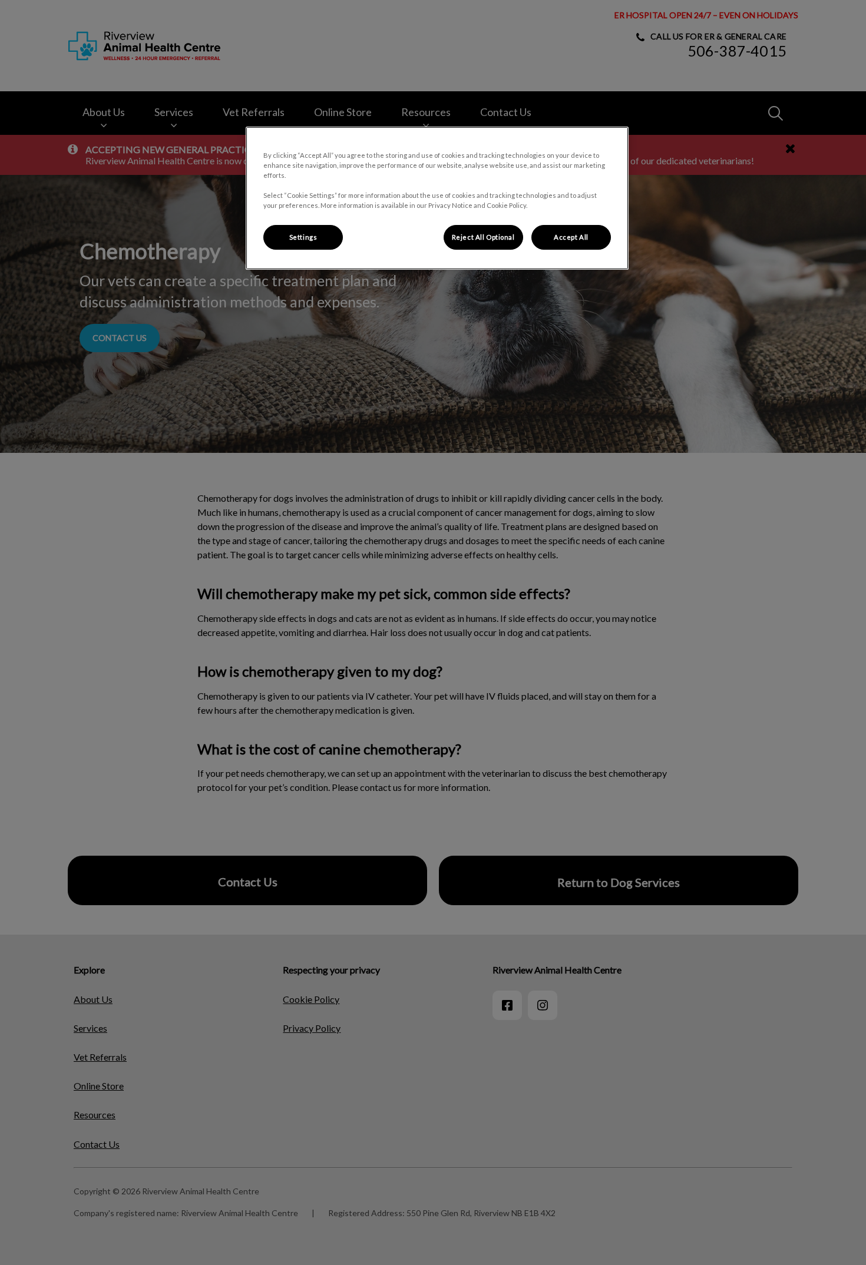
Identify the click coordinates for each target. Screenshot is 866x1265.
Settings (303, 237)
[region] (437, 198)
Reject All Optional (483, 237)
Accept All (571, 237)
